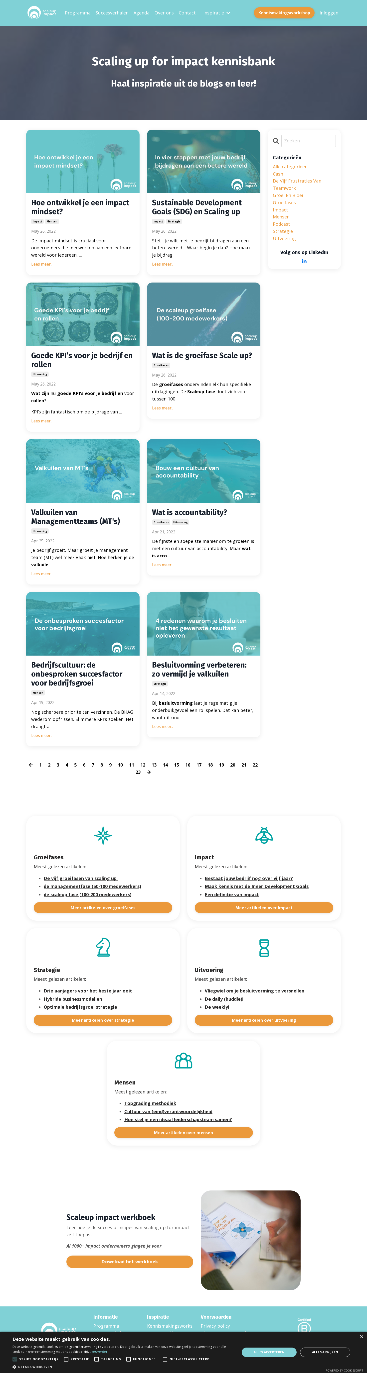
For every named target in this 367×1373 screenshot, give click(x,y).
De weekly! (217, 1007)
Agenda (142, 13)
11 (131, 765)
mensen (52, 221)
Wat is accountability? (189, 512)
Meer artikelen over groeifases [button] (103, 907)
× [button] (361, 1337)
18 (210, 765)
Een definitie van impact (232, 894)
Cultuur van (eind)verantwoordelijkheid (168, 1111)
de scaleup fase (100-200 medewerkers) (87, 894)
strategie (174, 221)
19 (221, 765)
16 (187, 765)
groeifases (161, 365)
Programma (78, 13)
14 (165, 765)
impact (37, 221)
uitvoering (40, 374)
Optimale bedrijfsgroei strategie (80, 1007)
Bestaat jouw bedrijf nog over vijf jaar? (249, 878)
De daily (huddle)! (224, 999)
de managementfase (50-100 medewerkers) (92, 886)
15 (176, 765)
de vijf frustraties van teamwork (297, 184)
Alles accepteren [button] (269, 1352)
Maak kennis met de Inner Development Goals (257, 886)
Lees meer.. (41, 264)
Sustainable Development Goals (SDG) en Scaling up (197, 207)
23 (138, 772)
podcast (281, 224)
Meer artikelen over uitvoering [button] (264, 1020)
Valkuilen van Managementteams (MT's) (75, 517)
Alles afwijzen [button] (325, 1352)
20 (232, 765)
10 (120, 765)
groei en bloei (288, 195)
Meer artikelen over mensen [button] (183, 1132)
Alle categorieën (290, 167)
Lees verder (98, 1352)
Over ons (164, 13)
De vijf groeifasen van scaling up (80, 878)
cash (278, 174)
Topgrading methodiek (150, 1103)
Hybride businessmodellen (73, 999)
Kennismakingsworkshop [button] (284, 12)
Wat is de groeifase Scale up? (202, 355)
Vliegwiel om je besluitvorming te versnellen (254, 991)
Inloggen (329, 13)
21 (243, 765)
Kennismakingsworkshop (167, 1326)
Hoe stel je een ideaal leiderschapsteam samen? (178, 1119)
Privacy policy (215, 1326)
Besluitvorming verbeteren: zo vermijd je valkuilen (199, 670)
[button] (122, 1366)
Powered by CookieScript (344, 1370)
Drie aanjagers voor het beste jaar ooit (88, 991)
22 (255, 765)
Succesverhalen (112, 13)
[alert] (183, 1352)
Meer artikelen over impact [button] (264, 907)
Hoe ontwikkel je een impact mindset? (80, 207)
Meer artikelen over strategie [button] (103, 1020)
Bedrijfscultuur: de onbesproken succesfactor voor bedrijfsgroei (76, 674)
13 (154, 765)
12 (142, 765)
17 (198, 765)
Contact (187, 13)
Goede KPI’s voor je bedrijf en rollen (82, 360)
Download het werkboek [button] (129, 1262)
